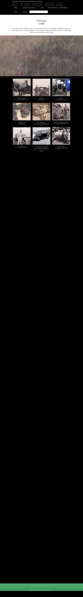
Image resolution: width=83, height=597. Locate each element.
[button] (15, 4)
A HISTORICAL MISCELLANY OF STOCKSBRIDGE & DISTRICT (27, 1)
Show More (41, 151)
